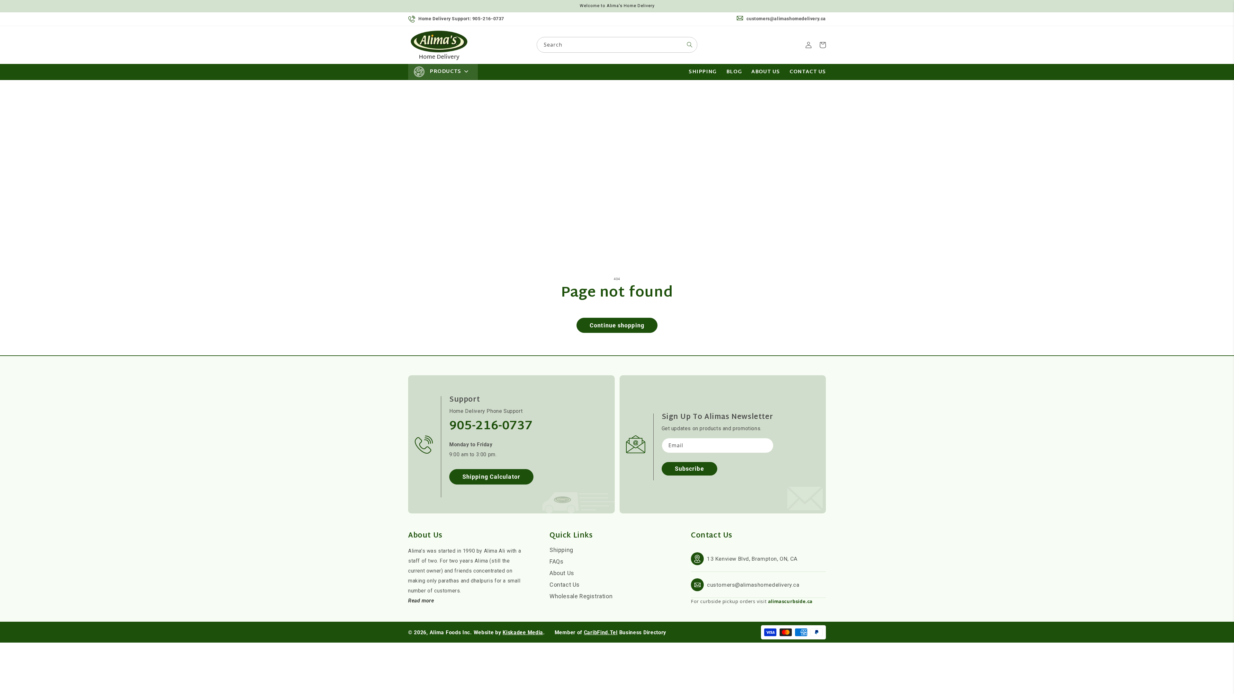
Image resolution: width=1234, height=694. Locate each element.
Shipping (561, 550)
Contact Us (565, 584)
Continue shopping (617, 325)
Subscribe (689, 468)
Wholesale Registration (581, 596)
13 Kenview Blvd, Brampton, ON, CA (752, 559)
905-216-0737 (490, 426)
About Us (562, 573)
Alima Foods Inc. (451, 632)
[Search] (690, 45)
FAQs (556, 561)
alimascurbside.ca (790, 601)
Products (445, 71)
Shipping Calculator (491, 476)
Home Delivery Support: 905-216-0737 (461, 18)
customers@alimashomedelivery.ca (786, 18)
